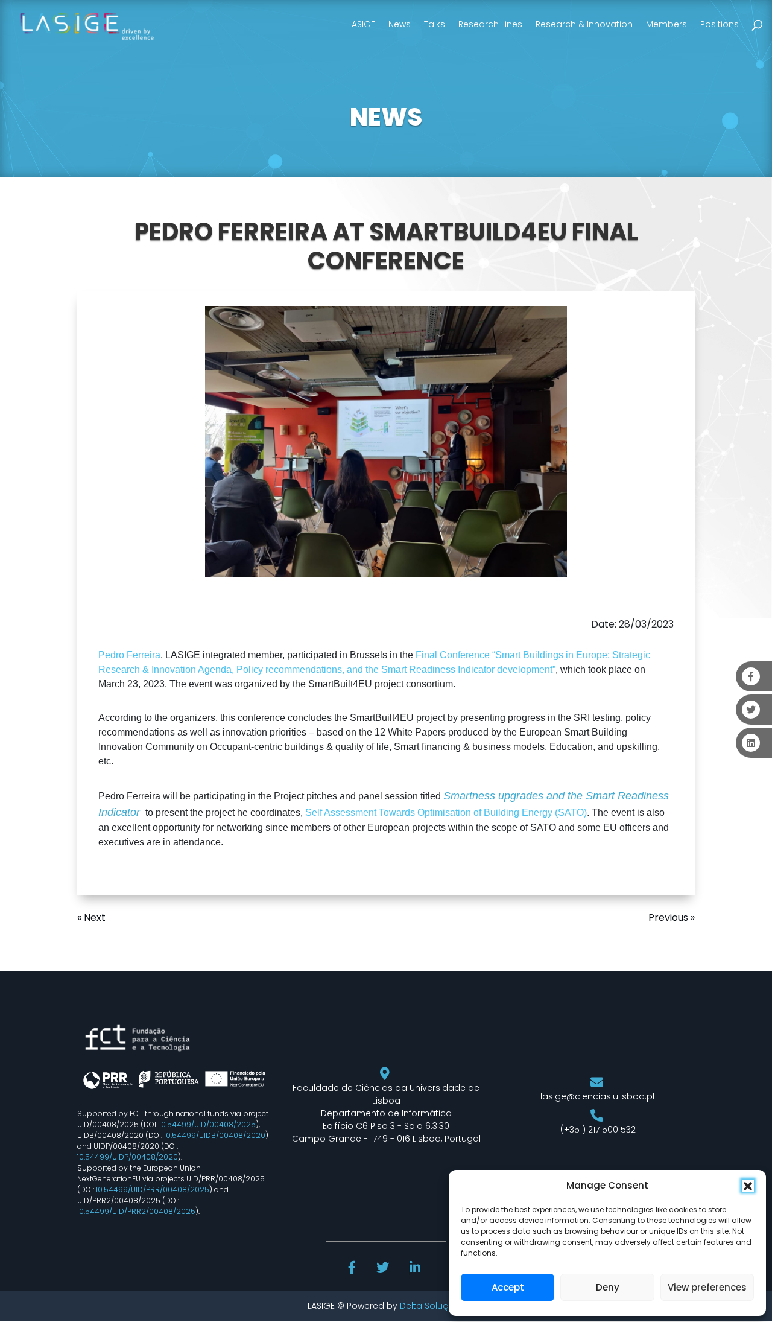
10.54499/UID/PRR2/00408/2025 (136, 1211)
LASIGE (361, 24)
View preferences (707, 1287)
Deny (607, 1287)
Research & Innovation (584, 24)
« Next (91, 917)
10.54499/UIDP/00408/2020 (127, 1157)
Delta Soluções (432, 1306)
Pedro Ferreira (129, 655)
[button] (748, 1186)
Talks (434, 24)
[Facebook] (353, 1269)
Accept (508, 1287)
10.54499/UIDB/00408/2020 (214, 1135)
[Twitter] (384, 1269)
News (399, 24)
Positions (719, 24)
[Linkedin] (416, 1269)
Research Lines (490, 24)
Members (666, 24)
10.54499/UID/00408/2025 (207, 1124)
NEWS (386, 117)
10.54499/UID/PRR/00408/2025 (152, 1189)
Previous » (671, 917)
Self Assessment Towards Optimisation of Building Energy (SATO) (446, 812)
